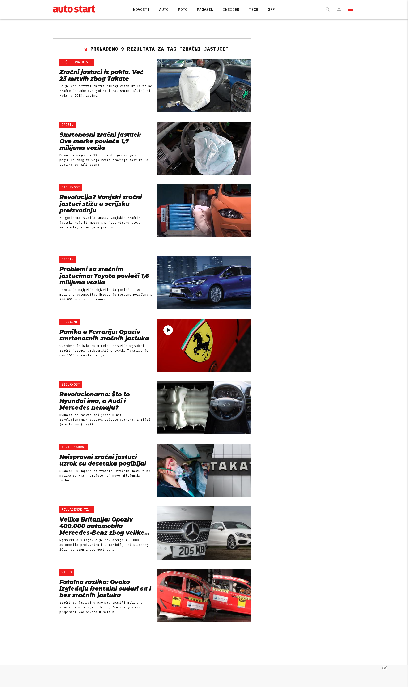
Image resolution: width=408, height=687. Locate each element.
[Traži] (327, 9)
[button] (348, 9)
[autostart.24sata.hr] (74, 9)
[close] (384, 668)
